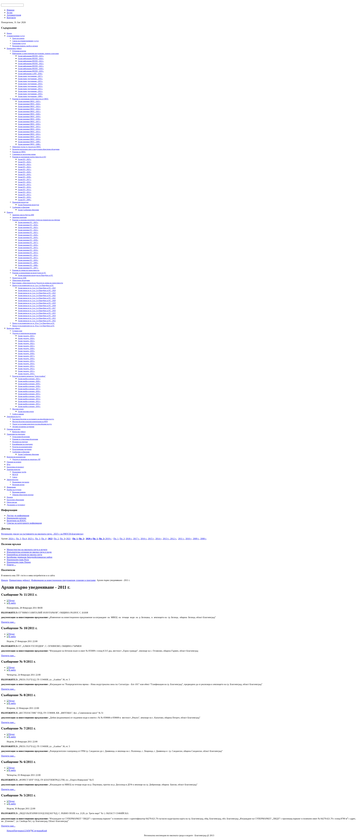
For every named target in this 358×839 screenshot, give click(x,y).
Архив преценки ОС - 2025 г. (28, 222)
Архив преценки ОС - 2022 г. (28, 230)
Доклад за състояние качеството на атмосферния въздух (32, 424)
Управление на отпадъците (16, 434)
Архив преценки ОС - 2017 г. (28, 243)
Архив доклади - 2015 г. (26, 361)
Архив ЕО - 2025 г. (24, 159)
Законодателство (12, 480)
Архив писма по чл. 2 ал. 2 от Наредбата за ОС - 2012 (37, 321)
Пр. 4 (43, 538)
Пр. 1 (75, 538)
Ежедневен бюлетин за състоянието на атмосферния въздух (33, 419)
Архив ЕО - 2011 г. (24, 195)
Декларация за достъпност (16, 505)
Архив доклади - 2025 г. (26, 336)
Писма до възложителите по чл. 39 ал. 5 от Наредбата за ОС (33, 323)
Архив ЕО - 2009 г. (24, 200)
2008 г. (203, 538)
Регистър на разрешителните (22, 447)
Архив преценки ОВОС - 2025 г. (29, 101)
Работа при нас (12, 502)
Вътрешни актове (18, 485)
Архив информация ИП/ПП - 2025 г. (31, 56)
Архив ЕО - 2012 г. (24, 192)
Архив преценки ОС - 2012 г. (28, 255)
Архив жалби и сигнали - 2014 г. (29, 396)
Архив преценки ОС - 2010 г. (28, 260)
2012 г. (173, 538)
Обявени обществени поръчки (22, 495)
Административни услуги (16, 36)
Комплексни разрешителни (16, 457)
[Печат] (11, 600)
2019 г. (108, 538)
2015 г (151, 538)
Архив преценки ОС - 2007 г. (28, 268)
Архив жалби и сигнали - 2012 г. (29, 401)
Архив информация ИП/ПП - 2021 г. (31, 66)
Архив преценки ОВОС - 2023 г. (29, 106)
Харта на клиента (18, 38)
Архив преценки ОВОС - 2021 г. (29, 111)
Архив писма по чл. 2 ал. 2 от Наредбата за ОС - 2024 (37, 290)
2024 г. (12, 538)
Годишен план (17, 331)
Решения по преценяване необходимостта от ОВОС (30, 99)
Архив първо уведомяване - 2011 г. (30, 89)
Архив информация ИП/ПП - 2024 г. (31, 59)
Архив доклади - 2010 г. (26, 374)
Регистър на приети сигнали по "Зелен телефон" (29, 376)
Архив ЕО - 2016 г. (24, 182)
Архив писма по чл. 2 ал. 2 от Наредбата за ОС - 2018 (37, 306)
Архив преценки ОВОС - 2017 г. (29, 122)
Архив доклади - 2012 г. (26, 369)
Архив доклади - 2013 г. (26, 366)
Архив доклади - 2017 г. (26, 356)
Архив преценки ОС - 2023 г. (28, 227)
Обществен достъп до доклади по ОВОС (26, 147)
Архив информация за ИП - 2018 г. (30, 74)
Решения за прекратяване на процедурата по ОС (29, 273)
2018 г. (129, 538)
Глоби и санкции (18, 414)
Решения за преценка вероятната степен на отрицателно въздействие (36, 220)
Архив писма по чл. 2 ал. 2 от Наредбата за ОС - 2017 (37, 308)
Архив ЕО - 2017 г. (24, 180)
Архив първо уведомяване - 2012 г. (30, 91)
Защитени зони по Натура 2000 (23, 215)
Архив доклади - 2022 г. (26, 343)
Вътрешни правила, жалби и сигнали (25, 46)
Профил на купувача (14, 490)
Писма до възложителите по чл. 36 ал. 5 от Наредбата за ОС (33, 326)
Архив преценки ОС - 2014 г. (28, 250)
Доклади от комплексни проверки (24, 333)
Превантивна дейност (14, 48)
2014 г (158, 538)
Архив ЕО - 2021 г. (24, 169)
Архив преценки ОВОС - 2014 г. (29, 129)
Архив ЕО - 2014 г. (24, 187)
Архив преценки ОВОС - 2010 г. (29, 139)
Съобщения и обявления (21, 207)
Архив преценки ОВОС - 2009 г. (29, 142)
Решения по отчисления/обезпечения (25, 439)
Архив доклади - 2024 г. (26, 338)
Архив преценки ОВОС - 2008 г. (29, 144)
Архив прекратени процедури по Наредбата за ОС (35, 275)
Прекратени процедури (20, 202)
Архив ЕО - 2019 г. (24, 175)
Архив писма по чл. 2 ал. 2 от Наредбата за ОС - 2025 (37, 288)
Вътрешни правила (18, 492)
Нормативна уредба (19, 472)
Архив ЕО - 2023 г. (24, 164)
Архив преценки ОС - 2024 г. (28, 225)
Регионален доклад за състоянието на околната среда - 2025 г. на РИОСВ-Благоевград (42, 534)
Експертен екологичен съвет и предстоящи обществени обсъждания (35, 149)
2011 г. (181, 538)
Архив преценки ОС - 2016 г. (28, 245)
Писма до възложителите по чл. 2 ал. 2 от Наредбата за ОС (33, 285)
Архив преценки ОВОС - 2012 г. (29, 134)
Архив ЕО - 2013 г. (24, 190)
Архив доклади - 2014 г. (26, 364)
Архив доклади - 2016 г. (26, 359)
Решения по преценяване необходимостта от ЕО (29, 157)
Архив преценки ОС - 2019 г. (28, 238)
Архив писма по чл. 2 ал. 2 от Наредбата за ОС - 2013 (37, 318)
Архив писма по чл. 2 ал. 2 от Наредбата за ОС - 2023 (37, 293)
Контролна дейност (13, 328)
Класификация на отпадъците (22, 444)
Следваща (37, 830)
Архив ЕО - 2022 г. (24, 167)
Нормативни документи (20, 482)
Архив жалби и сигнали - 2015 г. (29, 394)
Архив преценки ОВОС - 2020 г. (29, 114)
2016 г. (144, 538)
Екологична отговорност (15, 467)
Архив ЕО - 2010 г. (24, 197)
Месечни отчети (17, 409)
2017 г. (136, 538)
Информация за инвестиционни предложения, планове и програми (35, 53)
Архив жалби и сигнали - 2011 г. (29, 404)
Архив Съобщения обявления (28, 210)
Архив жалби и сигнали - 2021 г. (29, 379)
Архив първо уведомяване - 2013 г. (30, 86)
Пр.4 (24, 538)
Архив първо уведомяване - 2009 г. (30, 96)
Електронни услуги (19, 43)
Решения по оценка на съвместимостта (25, 270)
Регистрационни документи (21, 449)
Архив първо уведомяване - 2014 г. (30, 84)
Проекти (10, 497)
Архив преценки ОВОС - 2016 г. (29, 124)
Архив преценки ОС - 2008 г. (28, 265)
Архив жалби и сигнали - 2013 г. (29, 399)
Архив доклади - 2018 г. (26, 354)
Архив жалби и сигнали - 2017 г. (29, 389)
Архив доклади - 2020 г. (26, 348)
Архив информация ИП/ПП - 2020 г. (31, 69)
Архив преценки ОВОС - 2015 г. (29, 127)
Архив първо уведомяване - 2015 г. (30, 81)
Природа (10, 212)
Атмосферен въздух (14, 417)
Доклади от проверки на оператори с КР (26, 459)
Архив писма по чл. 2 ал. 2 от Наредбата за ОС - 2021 (37, 298)
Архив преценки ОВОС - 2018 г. (29, 119)
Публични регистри (19, 51)
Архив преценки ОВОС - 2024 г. (29, 104)
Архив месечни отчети (26, 411)
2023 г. (31, 538)
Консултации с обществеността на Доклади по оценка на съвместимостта (37, 283)
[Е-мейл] (11, 603)
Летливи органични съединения (23, 427)
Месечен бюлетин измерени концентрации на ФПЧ (30, 422)
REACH (15, 475)
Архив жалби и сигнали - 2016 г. (29, 391)
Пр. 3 (18, 538)
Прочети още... (8, 622)
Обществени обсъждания (21, 280)
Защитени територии (19, 217)
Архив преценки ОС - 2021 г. (28, 232)
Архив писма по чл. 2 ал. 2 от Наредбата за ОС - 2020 (37, 301)
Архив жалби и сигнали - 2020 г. (29, 381)
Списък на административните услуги (25, 41)
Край (44, 830)
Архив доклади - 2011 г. (26, 371)
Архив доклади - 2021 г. (26, 346)
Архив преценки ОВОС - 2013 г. (29, 132)
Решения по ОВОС (19, 152)
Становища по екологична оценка (24, 154)
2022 (50, 538)
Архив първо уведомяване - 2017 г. (30, 76)
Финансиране (11, 487)
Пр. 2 (56, 538)
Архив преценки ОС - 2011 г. (28, 258)
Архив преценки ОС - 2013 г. (28, 253)
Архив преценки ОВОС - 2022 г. (29, 109)
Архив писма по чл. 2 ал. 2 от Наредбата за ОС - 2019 (37, 303)
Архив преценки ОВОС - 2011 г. (29, 137)
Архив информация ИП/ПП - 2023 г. (31, 61)
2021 (68, 538)
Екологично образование (15, 500)
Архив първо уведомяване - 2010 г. (30, 94)
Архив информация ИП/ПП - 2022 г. (31, 64)
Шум (8, 464)
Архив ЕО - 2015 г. (24, 185)
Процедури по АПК (19, 278)
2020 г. (89, 538)
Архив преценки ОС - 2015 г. (28, 248)
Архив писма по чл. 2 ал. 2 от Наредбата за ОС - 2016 (37, 311)
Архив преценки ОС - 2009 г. (28, 263)
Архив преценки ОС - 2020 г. (28, 235)
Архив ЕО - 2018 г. (24, 177)
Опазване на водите (13, 429)
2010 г (188, 538)
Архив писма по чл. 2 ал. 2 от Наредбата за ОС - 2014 (37, 316)
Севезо (14, 477)
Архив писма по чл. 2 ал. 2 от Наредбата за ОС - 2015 (37, 313)
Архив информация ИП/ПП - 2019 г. (31, 71)
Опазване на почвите (14, 462)
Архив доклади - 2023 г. (26, 341)
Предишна (19, 830)
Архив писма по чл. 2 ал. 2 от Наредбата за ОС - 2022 (37, 296)
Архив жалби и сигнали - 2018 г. (29, 386)
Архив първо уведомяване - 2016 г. (30, 79)
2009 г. (196, 538)
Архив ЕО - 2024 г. (24, 162)
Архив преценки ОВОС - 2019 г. (29, 117)
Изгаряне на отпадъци (20, 442)
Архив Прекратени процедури (28, 205)
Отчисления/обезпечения (21, 437)
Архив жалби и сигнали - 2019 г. (29, 384)
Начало (9, 33)
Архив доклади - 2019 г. (26, 351)
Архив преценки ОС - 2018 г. (28, 240)
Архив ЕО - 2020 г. (24, 172)
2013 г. (166, 538)
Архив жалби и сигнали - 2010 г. (29, 406)
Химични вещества (13, 469)
